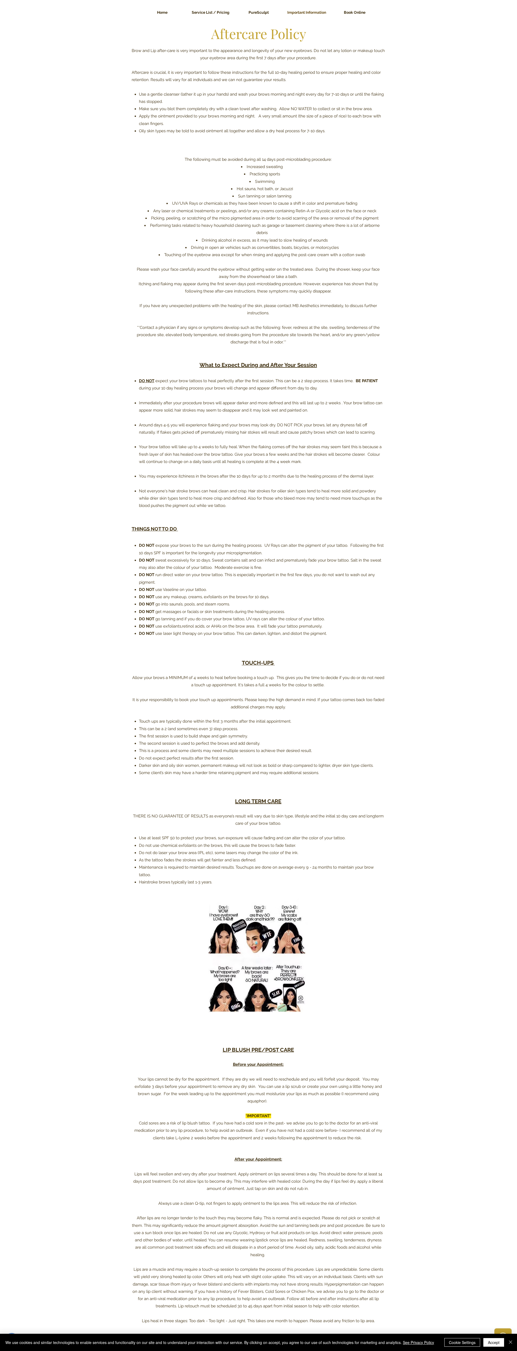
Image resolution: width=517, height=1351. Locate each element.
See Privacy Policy (418, 1342)
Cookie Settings (462, 1342)
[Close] (510, 1342)
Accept (493, 1342)
